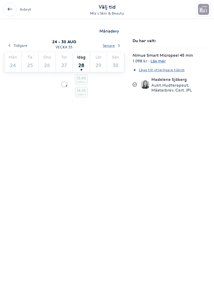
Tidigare (20, 45)
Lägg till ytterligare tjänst (162, 70)
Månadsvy (109, 31)
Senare (109, 45)
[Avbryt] (10, 9)
